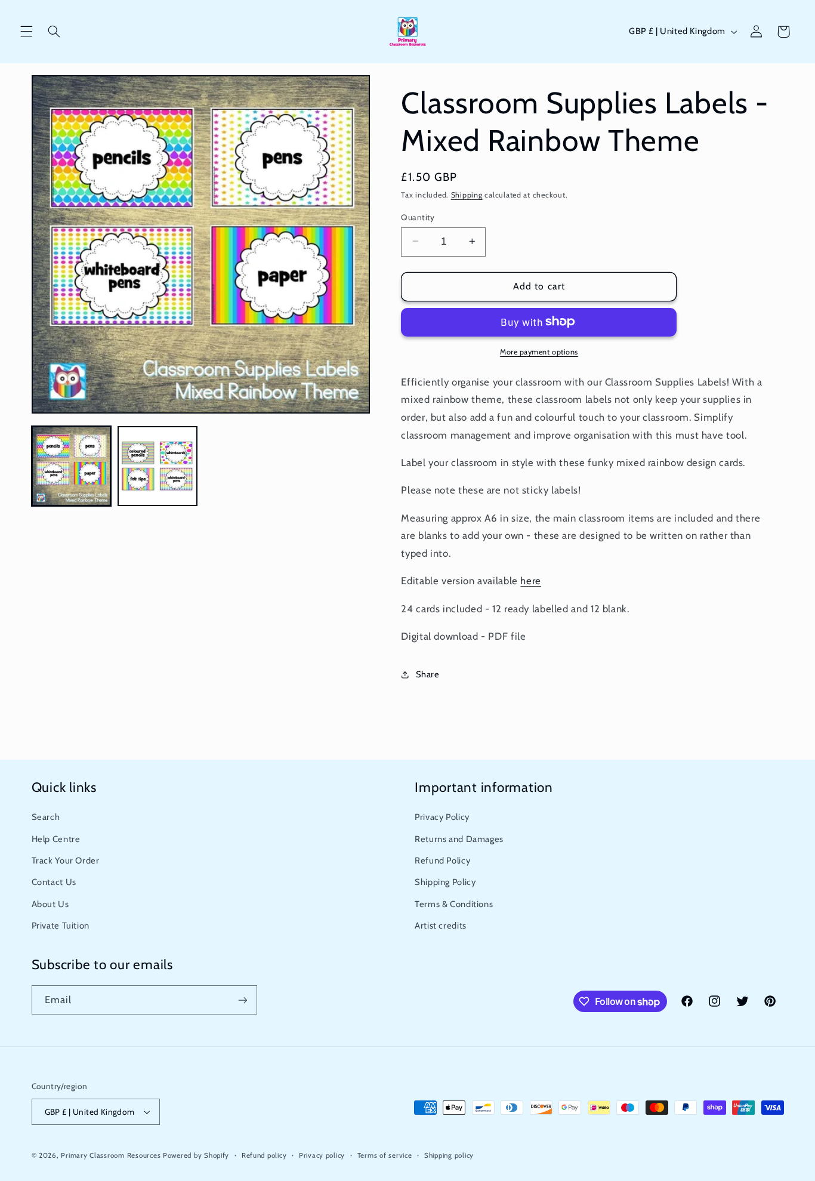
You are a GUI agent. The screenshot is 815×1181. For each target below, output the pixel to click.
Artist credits (441, 925)
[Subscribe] (242, 1000)
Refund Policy (442, 860)
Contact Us (54, 882)
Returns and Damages (459, 839)
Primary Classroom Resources (110, 1155)
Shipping (467, 194)
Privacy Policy (442, 817)
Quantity (417, 216)
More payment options (539, 351)
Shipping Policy (445, 882)
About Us (50, 904)
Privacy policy (322, 1155)
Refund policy (264, 1155)
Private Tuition (60, 925)
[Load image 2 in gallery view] (157, 466)
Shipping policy (449, 1155)
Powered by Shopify (196, 1155)
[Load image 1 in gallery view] (72, 466)
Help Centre (56, 839)
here (530, 581)
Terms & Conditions (454, 904)
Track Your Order (66, 860)
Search (46, 817)
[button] (26, 31)
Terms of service (384, 1155)
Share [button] (427, 673)
